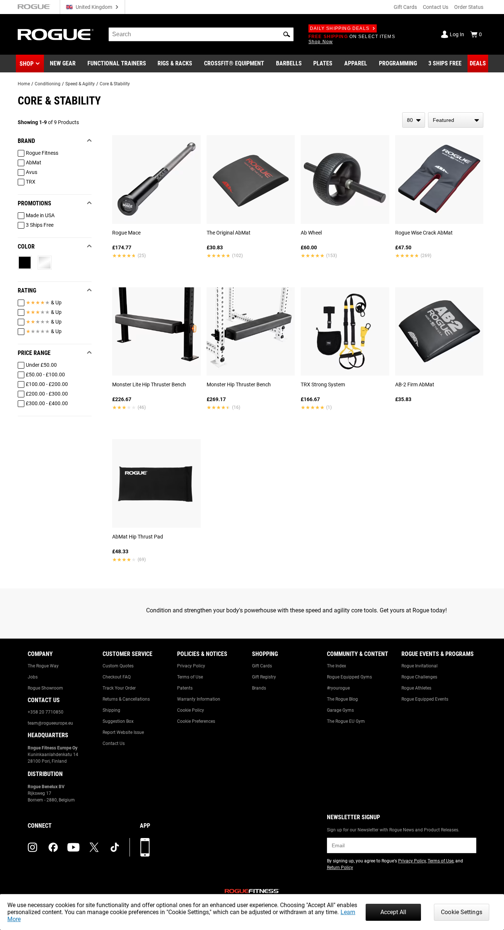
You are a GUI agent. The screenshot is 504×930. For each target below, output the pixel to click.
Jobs (33, 677)
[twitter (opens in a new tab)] (94, 847)
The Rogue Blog (342, 699)
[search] (201, 34)
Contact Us (435, 7)
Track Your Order (119, 688)
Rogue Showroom (45, 688)
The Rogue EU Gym (346, 721)
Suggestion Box (118, 721)
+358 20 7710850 (45, 712)
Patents (185, 688)
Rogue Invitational (419, 666)
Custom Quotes (118, 666)
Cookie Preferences (196, 721)
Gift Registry (264, 677)
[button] (287, 34)
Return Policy (340, 867)
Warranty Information (198, 699)
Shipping (111, 710)
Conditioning (48, 83)
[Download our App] (145, 847)
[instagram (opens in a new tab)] (32, 847)
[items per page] (413, 120)
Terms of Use (190, 677)
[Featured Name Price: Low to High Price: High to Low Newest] (455, 120)
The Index (336, 666)
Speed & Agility (80, 83)
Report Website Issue (123, 732)
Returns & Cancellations (126, 699)
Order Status (468, 7)
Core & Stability (115, 83)
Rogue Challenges (419, 677)
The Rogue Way (43, 666)
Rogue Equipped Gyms (349, 677)
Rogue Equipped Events (424, 699)
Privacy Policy (191, 666)
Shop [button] (27, 63)
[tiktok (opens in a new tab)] (115, 847)
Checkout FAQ (117, 677)
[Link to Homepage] (56, 34)
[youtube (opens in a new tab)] (73, 847)
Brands (259, 688)
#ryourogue (338, 688)
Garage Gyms (340, 710)
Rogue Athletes (416, 688)
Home (24, 83)
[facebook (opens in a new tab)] (53, 847)
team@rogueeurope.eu (50, 723)
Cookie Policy (190, 710)
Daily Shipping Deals (339, 28)
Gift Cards (405, 7)
